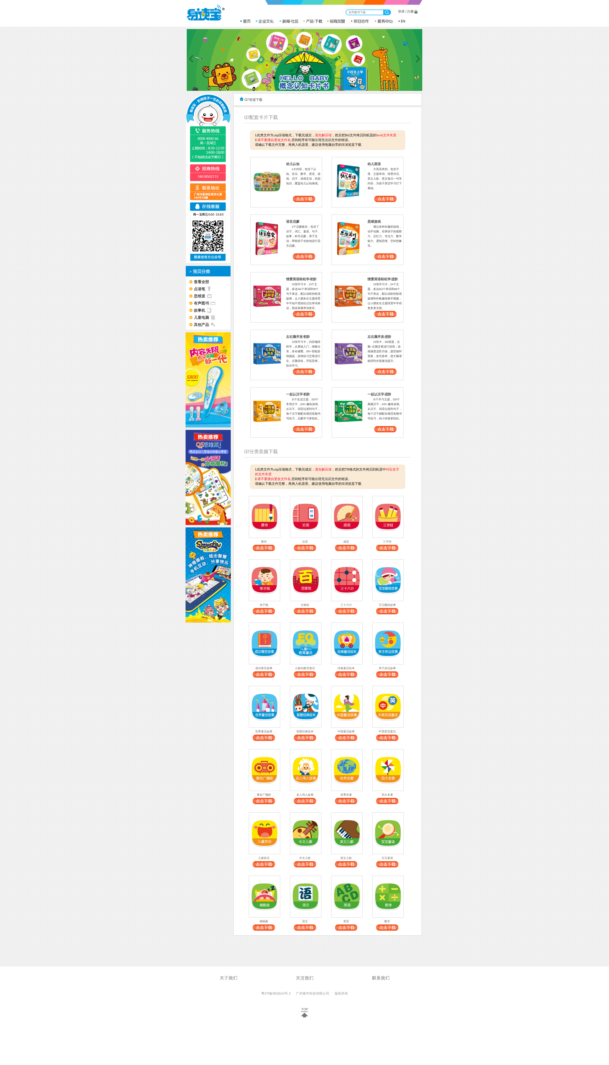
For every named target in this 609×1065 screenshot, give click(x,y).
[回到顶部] (304, 1016)
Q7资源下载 (253, 99)
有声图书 (201, 303)
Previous (191, 58)
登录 (401, 12)
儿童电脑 (201, 317)
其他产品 (201, 324)
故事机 (199, 310)
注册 (410, 12)
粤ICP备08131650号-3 (275, 993)
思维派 (199, 296)
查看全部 (201, 281)
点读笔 (199, 288)
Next (418, 58)
